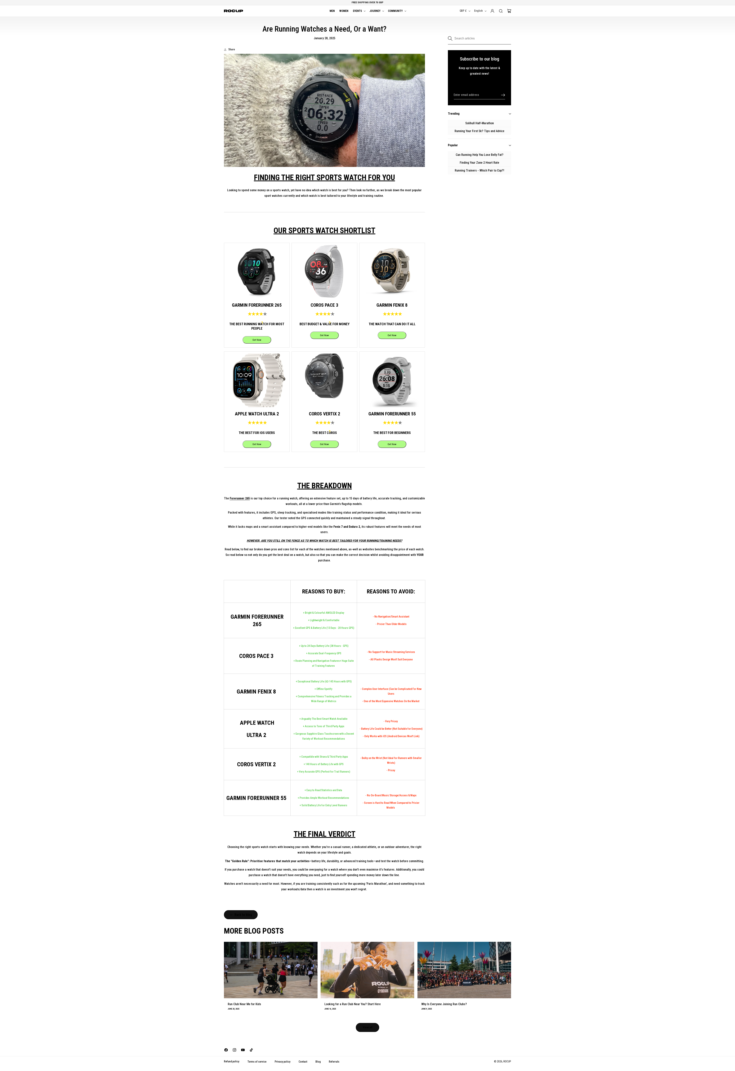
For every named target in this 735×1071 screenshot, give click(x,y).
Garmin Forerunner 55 (256, 798)
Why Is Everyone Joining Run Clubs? (444, 1004)
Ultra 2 (257, 735)
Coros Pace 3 (257, 656)
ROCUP (507, 1061)
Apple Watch (257, 722)
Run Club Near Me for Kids (244, 1004)
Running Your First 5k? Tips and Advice (479, 131)
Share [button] (231, 49)
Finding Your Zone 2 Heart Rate (479, 162)
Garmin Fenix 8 (256, 691)
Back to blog (243, 915)
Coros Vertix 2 (256, 764)
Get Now (256, 339)
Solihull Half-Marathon (479, 123)
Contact (303, 1061)
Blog (318, 1061)
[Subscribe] (503, 95)
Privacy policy (282, 1061)
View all (367, 1027)
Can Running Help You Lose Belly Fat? (479, 155)
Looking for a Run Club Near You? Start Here (352, 1004)
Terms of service (256, 1061)
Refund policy (231, 1061)
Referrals (334, 1061)
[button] (359, 11)
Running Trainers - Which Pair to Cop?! (479, 170)
